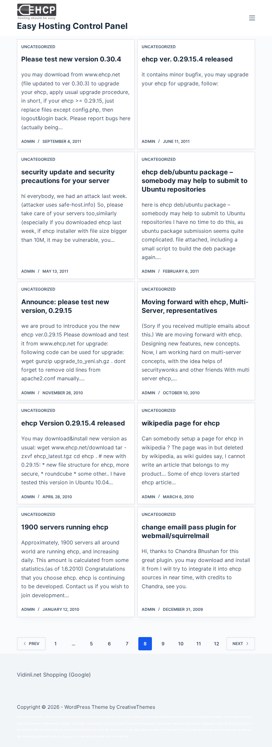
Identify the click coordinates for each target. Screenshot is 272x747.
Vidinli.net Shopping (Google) (54, 674)
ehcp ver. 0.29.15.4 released (187, 59)
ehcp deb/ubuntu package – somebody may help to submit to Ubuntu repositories (194, 180)
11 (198, 643)
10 (180, 643)
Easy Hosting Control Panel (72, 26)
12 (216, 643)
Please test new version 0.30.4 (71, 59)
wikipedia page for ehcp (181, 423)
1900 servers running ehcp (64, 527)
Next (238, 643)
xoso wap (152, 729)
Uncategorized (38, 46)
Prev (34, 643)
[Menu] (252, 18)
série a (21, 723)
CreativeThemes (135, 707)
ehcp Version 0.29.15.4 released (73, 423)
